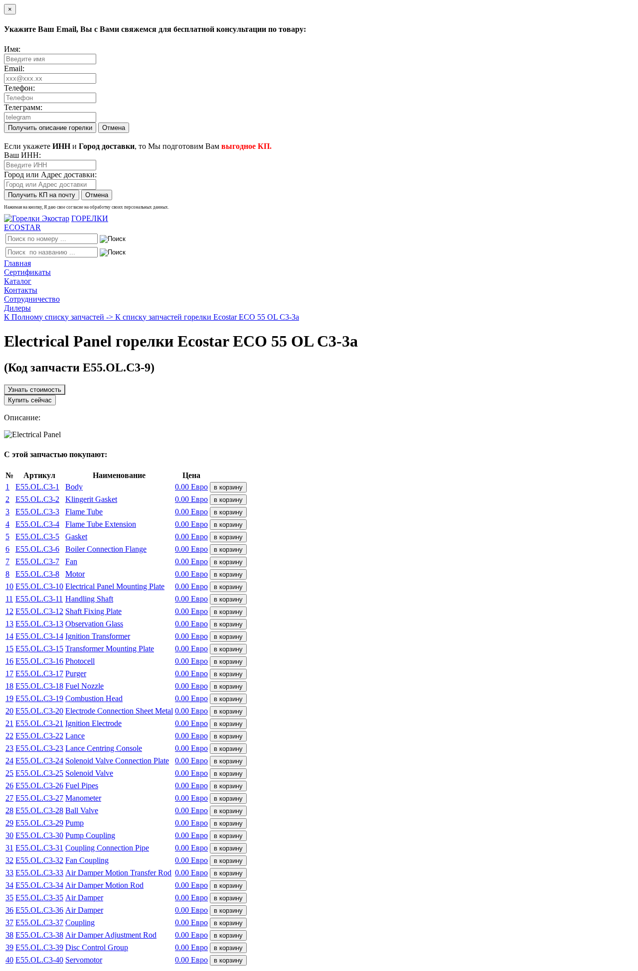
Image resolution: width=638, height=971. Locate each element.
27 (9, 798)
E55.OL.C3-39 (39, 947)
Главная (17, 263)
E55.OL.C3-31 (39, 848)
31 (9, 848)
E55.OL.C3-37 (39, 922)
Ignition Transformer (97, 636)
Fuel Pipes (81, 785)
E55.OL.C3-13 (39, 623)
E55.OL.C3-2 (37, 499)
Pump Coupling (90, 835)
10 (9, 586)
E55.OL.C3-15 (39, 648)
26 (9, 785)
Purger (75, 673)
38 (9, 935)
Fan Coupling (87, 860)
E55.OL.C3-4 (37, 524)
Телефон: (19, 88)
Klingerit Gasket (91, 499)
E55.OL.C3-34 (39, 885)
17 (9, 673)
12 (9, 611)
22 (9, 735)
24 (9, 760)
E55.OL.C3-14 (39, 636)
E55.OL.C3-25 (39, 773)
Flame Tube (84, 511)
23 (9, 748)
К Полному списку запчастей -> (59, 317)
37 (9, 922)
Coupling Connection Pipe (107, 848)
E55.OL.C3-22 (39, 735)
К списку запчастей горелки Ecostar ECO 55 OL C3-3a (207, 317)
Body (74, 487)
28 (9, 810)
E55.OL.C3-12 (39, 611)
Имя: (12, 49)
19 (9, 698)
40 (9, 960)
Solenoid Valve (89, 773)
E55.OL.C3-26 (39, 785)
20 (9, 711)
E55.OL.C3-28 (39, 810)
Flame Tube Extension (100, 524)
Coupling (80, 922)
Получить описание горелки (50, 127)
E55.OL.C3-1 (37, 487)
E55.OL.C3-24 (39, 760)
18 (9, 686)
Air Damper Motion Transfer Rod (118, 872)
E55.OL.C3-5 (37, 536)
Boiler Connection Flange (106, 549)
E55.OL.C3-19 (39, 698)
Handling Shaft (89, 599)
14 (9, 636)
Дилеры (17, 308)
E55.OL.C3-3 (37, 511)
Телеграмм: (23, 107)
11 (9, 599)
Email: (14, 68)
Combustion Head (94, 698)
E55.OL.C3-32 (39, 860)
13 (9, 623)
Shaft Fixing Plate (93, 611)
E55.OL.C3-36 (39, 910)
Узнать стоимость (34, 389)
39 (9, 947)
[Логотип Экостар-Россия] (36, 218)
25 (9, 773)
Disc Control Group (96, 947)
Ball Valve (81, 810)
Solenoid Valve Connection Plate (117, 760)
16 (9, 661)
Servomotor (83, 960)
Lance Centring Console (103, 748)
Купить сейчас (30, 400)
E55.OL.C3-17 (39, 673)
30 (9, 835)
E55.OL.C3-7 (37, 561)
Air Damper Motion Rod (104, 885)
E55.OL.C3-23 (39, 748)
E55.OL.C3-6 (37, 549)
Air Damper (84, 897)
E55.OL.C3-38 (39, 935)
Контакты (20, 290)
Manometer (83, 798)
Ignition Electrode (93, 723)
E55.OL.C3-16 (39, 661)
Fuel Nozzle (84, 686)
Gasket (76, 536)
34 (9, 885)
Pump (74, 823)
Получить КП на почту (41, 195)
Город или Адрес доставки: (50, 174)
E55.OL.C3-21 (39, 723)
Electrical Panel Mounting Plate (114, 586)
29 (9, 823)
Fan (71, 561)
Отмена (113, 127)
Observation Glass (94, 623)
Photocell (80, 661)
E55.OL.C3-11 (39, 599)
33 (9, 872)
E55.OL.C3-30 (39, 835)
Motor (75, 574)
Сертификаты (27, 272)
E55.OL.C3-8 (37, 574)
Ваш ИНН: (22, 155)
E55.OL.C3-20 (39, 711)
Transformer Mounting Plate (109, 648)
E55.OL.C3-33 (39, 872)
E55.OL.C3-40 (39, 960)
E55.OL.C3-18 (39, 686)
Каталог (17, 281)
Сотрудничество (32, 299)
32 (9, 860)
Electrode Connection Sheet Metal (119, 711)
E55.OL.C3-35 (39, 897)
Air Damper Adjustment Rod (111, 935)
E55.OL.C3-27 (39, 798)
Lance (75, 735)
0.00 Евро (191, 487)
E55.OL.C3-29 (39, 823)
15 (9, 648)
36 (9, 910)
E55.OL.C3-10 (39, 586)
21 (9, 723)
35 (9, 897)
